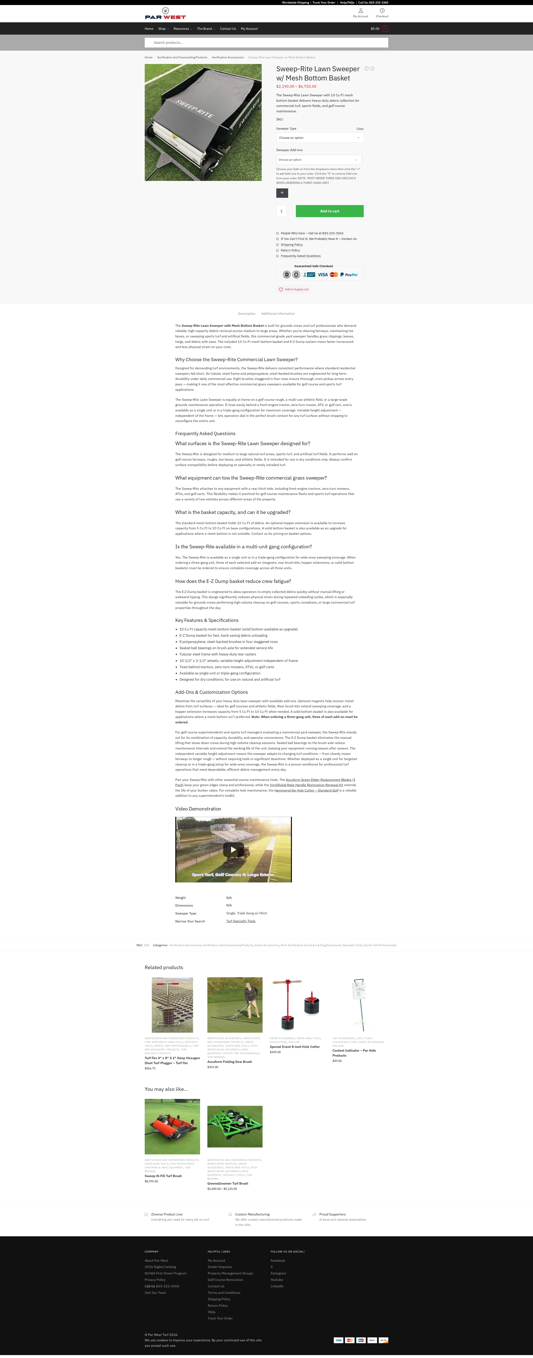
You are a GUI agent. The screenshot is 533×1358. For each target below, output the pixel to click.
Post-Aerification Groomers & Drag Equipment (311, 945)
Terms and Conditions (224, 1292)
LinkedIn (277, 1286)
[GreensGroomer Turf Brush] (235, 1126)
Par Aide (294, 1042)
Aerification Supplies (222, 1163)
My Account (360, 16)
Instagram (278, 1273)
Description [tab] (246, 313)
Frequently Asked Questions (301, 256)
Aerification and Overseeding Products (182, 57)
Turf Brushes (216, 1057)
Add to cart (329, 211)
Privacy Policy (155, 1280)
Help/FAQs (347, 2)
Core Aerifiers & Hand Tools (164, 1042)
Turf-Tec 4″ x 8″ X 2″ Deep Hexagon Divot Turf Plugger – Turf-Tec (172, 1060)
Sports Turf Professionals (380, 945)
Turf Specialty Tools (240, 921)
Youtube (277, 1280)
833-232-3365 (378, 2)
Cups (359, 1038)
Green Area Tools (237, 1045)
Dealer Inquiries (220, 1267)
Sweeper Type (286, 128)
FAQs (211, 1312)
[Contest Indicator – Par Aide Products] (360, 1005)
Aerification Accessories (228, 57)
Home (149, 57)
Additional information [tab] (278, 313)
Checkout (382, 16)
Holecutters (278, 1042)
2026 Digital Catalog (160, 1267)
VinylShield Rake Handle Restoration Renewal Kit (306, 785)
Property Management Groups (230, 1273)
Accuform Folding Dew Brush (229, 1062)
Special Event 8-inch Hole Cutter (295, 1047)
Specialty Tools (352, 945)
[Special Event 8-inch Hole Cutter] (297, 1005)
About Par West (156, 1260)
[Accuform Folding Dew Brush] (235, 1005)
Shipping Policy (292, 245)
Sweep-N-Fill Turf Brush (163, 1176)
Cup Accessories (343, 1038)
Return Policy (290, 250)
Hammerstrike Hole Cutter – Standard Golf (306, 790)
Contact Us (216, 1286)
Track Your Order (324, 2)
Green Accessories (267, 945)
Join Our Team (155, 1292)
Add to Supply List (297, 289)
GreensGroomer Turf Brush (227, 1183)
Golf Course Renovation (225, 1280)
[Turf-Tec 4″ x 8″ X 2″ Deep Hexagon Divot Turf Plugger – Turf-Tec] (172, 1005)
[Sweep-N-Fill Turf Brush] (172, 1126)
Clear (360, 129)
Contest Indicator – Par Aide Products (354, 1052)
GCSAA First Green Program (166, 1273)
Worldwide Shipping (295, 2)
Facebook (278, 1260)
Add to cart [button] (172, 1077)
